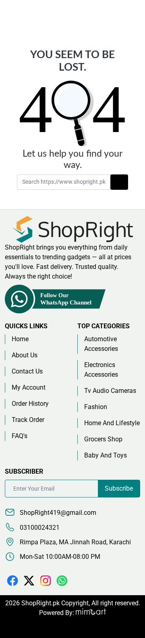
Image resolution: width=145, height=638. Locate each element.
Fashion (95, 407)
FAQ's (19, 436)
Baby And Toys (105, 455)
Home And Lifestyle (112, 423)
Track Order (28, 420)
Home (20, 339)
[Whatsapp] (62, 580)
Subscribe (119, 488)
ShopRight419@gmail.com (57, 512)
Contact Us (27, 371)
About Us (24, 355)
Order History (30, 403)
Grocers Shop (103, 439)
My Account (29, 387)
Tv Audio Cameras (110, 391)
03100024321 (39, 527)
